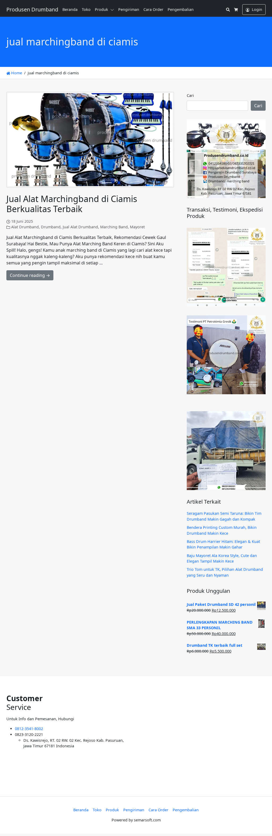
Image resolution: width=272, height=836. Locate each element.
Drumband (51, 226)
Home (16, 72)
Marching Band (114, 226)
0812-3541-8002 (29, 728)
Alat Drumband (25, 226)
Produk (101, 9)
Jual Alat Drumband (80, 226)
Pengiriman (128, 9)
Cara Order (153, 9)
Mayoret (137, 226)
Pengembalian (181, 9)
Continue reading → (30, 275)
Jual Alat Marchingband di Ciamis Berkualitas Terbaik (71, 204)
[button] (113, 10)
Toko (86, 9)
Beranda (70, 9)
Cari (190, 95)
